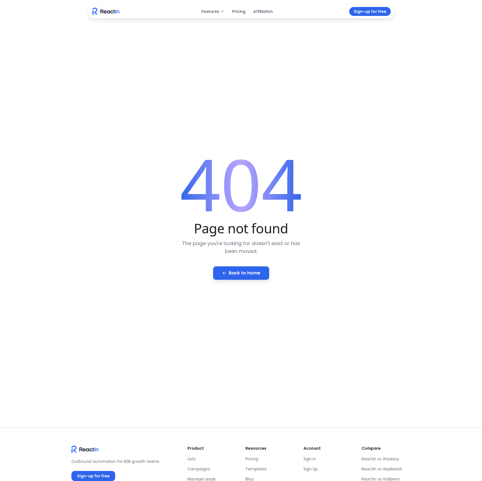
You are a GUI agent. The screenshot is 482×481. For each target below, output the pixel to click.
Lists (191, 459)
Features (210, 11)
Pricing (238, 11)
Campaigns (198, 469)
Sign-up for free (370, 11)
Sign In (309, 459)
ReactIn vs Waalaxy (380, 459)
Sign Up (310, 469)
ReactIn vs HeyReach (382, 469)
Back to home (244, 273)
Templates (256, 469)
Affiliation (263, 11)
